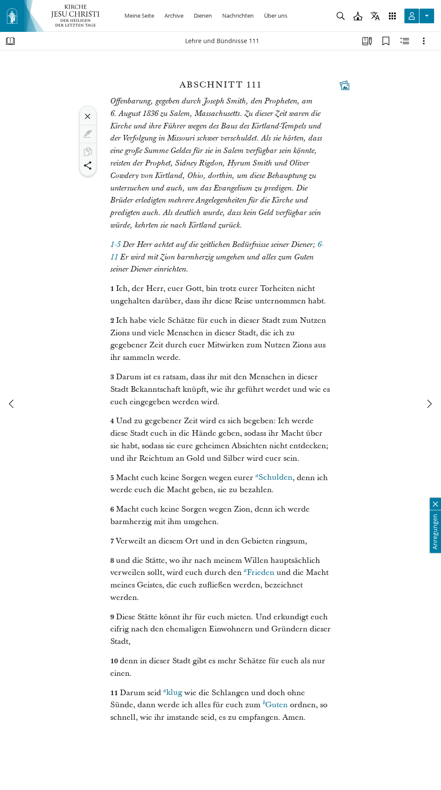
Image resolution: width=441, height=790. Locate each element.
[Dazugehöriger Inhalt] (344, 85)
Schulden (275, 477)
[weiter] (429, 403)
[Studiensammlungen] (367, 40)
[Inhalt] (10, 41)
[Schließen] (88, 116)
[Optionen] (423, 40)
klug (174, 692)
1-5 (115, 245)
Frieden (260, 572)
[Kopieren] (88, 152)
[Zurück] (12, 403)
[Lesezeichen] (385, 40)
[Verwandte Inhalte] (404, 40)
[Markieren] (88, 134)
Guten (276, 704)
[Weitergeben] (88, 165)
